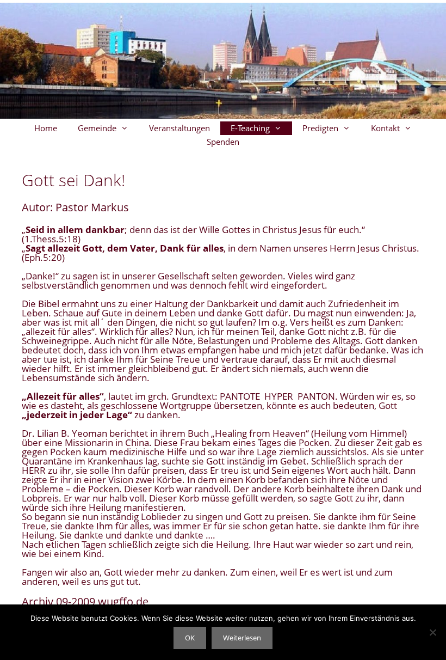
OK (190, 638)
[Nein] (432, 632)
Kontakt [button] (385, 128)
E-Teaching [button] (250, 128)
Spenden (223, 141)
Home (45, 128)
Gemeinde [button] (97, 128)
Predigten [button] (320, 128)
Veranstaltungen (179, 128)
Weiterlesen (242, 638)
